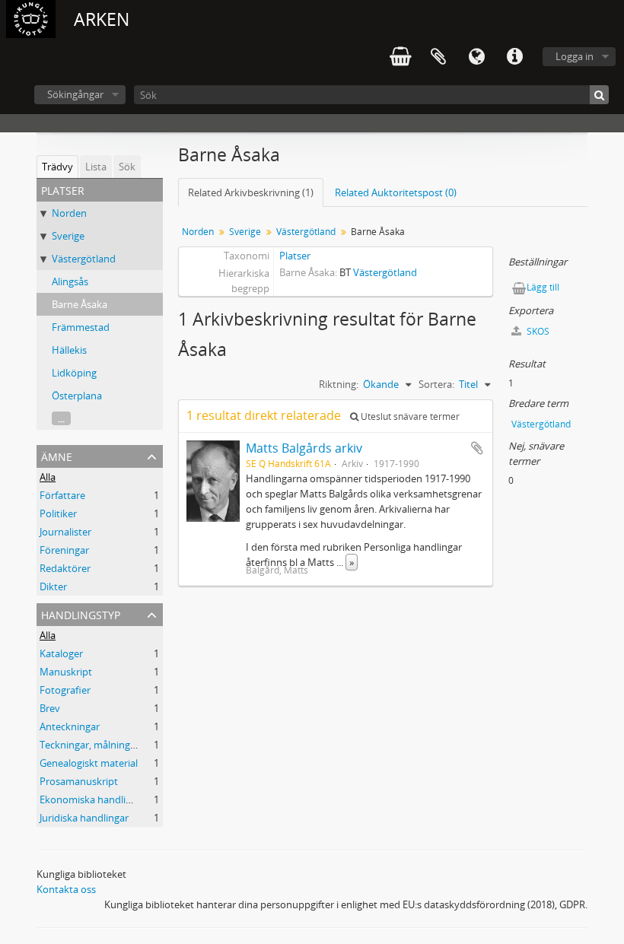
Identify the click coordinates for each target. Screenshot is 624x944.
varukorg (400, 57)
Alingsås (70, 281)
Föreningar (64, 550)
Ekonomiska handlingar (93, 799)
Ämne (56, 455)
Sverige (68, 236)
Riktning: (338, 384)
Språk (476, 57)
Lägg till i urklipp (477, 448)
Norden (69, 213)
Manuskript (66, 672)
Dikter (53, 586)
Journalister (65, 532)
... (61, 418)
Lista (96, 166)
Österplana (77, 395)
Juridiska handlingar (84, 818)
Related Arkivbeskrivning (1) (251, 192)
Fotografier (65, 690)
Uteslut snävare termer (409, 416)
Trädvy (57, 166)
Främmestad (81, 327)
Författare (62, 495)
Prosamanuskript (79, 781)
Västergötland (84, 258)
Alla (48, 477)
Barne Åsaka (79, 304)
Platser (294, 255)
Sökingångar (75, 94)
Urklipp (438, 57)
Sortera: (436, 384)
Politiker (58, 513)
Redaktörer (65, 568)
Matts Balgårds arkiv (304, 448)
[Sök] (599, 94)
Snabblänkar (514, 57)
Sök (127, 166)
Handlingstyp (80, 613)
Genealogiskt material (89, 763)
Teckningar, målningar (89, 745)
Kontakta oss (66, 889)
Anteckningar (70, 726)
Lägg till (543, 287)
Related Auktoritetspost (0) (396, 192)
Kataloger (61, 653)
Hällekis (69, 350)
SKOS (536, 331)
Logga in (575, 56)
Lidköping (74, 373)
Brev (50, 708)
